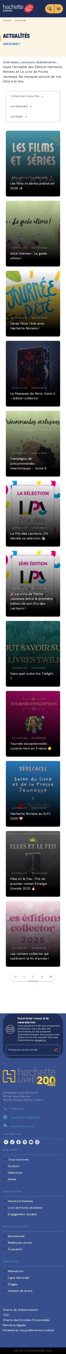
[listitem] (6, 1142)
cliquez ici (40, 1040)
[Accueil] (18, 8)
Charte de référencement (20, 1310)
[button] (27, 96)
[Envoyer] (55, 1050)
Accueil (7, 20)
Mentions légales (14, 1325)
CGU (6, 1315)
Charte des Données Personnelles (26, 1320)
